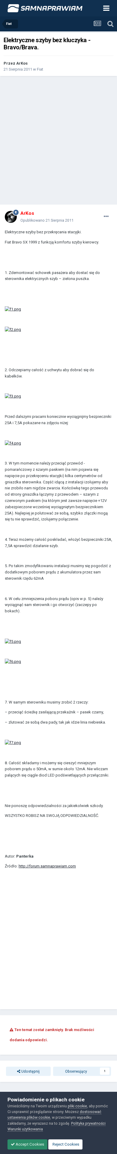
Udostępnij (30, 1071)
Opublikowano (47, 220)
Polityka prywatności (88, 1123)
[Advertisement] (58, 140)
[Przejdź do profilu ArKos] (11, 217)
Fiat (40, 69)
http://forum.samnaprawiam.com (47, 866)
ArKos (22, 63)
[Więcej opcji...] (106, 216)
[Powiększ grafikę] (13, 309)
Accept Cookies (29, 1144)
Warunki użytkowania (25, 1129)
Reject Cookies (65, 1144)
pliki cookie (77, 1106)
